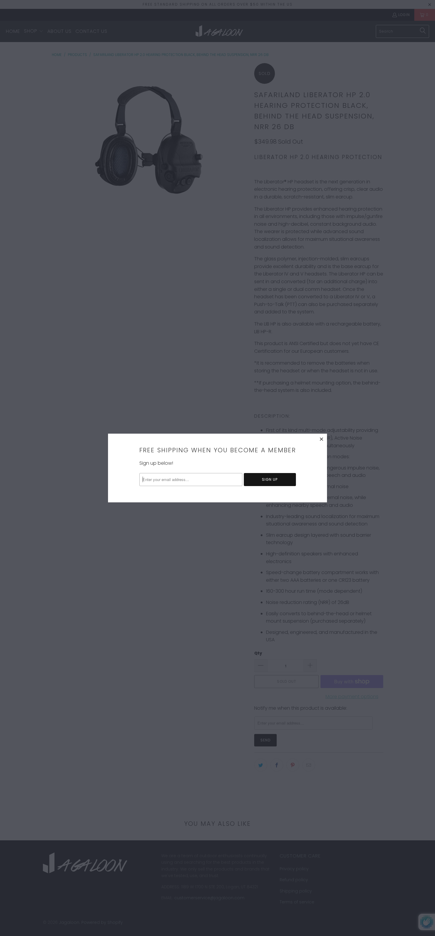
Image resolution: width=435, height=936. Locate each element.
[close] (321, 439)
